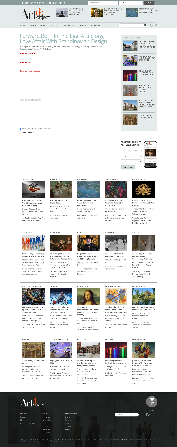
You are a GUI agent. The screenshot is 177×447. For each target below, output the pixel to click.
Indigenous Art (113, 286)
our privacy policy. (127, 439)
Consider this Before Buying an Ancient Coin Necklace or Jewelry (141, 220)
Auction (136, 232)
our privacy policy (62, 439)
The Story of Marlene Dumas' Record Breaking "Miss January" (142, 274)
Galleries (68, 420)
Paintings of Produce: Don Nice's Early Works (145, 88)
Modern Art (138, 286)
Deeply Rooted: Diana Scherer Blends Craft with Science (32, 211)
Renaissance (83, 286)
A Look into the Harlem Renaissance (114, 210)
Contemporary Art (32, 286)
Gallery (109, 339)
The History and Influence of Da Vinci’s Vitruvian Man (88, 328)
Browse (68, 417)
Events (45, 423)
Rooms (68, 426)
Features (46, 417)
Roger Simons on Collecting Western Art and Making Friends (87, 256)
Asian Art (55, 179)
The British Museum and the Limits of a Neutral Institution (87, 380)
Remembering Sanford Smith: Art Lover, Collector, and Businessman (33, 271)
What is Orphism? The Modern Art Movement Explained (141, 315)
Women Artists (58, 232)
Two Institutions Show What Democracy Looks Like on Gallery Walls (87, 371)
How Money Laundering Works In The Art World (33, 255)
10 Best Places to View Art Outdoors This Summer (33, 219)
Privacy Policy (39, 441)
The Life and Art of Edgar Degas (58, 201)
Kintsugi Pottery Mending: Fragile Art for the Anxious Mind (60, 209)
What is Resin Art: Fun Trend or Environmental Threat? (142, 324)
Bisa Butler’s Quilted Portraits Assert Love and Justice (115, 202)
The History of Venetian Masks (146, 116)
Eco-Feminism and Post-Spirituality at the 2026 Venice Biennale (33, 309)
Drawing (54, 286)
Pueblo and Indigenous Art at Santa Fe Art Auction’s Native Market (116, 309)
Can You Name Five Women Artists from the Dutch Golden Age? (60, 265)
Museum (81, 339)
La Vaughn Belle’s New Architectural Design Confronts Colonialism (31, 369)
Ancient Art (138, 179)
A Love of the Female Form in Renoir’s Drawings (61, 316)
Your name (25, 62)
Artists (67, 423)
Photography (112, 232)
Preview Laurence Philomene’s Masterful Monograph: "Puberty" (141, 371)
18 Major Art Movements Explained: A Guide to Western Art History (88, 311)
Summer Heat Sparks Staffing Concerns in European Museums (86, 363)
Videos (45, 426)
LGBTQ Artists (140, 339)
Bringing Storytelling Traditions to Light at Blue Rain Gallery (32, 203)
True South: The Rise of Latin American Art (59, 367)
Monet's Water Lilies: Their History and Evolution (148, 11)
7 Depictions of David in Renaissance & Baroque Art (87, 320)
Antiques (27, 232)
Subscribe (128, 167)
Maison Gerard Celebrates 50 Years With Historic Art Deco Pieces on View (33, 262)
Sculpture (27, 179)
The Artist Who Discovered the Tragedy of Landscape (76, 12)
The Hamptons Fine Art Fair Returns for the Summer (87, 271)
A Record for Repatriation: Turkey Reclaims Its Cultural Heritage (143, 211)
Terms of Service (50, 441)
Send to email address (30, 71)
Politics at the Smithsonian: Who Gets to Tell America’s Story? (147, 103)
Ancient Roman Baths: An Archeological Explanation (32, 376)
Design (25, 339)
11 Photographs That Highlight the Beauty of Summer (59, 274)
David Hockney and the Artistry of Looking (147, 58)
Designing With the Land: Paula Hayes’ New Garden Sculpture (113, 12)
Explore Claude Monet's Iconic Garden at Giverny (143, 308)
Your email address (28, 53)
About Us (24, 414)
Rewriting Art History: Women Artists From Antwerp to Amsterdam (61, 256)
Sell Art (68, 429)
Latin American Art (60, 339)
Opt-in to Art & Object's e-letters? (36, 129)
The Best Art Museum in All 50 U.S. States (33, 325)
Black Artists (112, 179)
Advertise (46, 432)
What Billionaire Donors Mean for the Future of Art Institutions (147, 44)
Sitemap (23, 420)
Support (23, 417)
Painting (82, 179)
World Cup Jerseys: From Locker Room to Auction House (142, 265)
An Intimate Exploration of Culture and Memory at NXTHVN (115, 218)
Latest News (47, 420)
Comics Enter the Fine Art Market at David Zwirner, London (59, 309)
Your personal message (30, 100)
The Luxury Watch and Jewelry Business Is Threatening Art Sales (142, 256)
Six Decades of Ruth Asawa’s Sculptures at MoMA (59, 324)
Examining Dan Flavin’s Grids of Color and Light (146, 73)
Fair (79, 232)
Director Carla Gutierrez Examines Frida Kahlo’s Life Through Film (61, 375)
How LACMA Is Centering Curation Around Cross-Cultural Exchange (32, 318)
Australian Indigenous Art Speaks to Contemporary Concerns (115, 318)
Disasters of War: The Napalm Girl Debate (115, 255)
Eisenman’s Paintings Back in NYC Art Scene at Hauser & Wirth (143, 380)
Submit (149, 2)
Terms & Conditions (28, 423)
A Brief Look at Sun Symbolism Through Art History (143, 202)
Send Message (28, 132)
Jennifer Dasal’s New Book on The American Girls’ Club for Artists (142, 363)
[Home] (35, 14)
